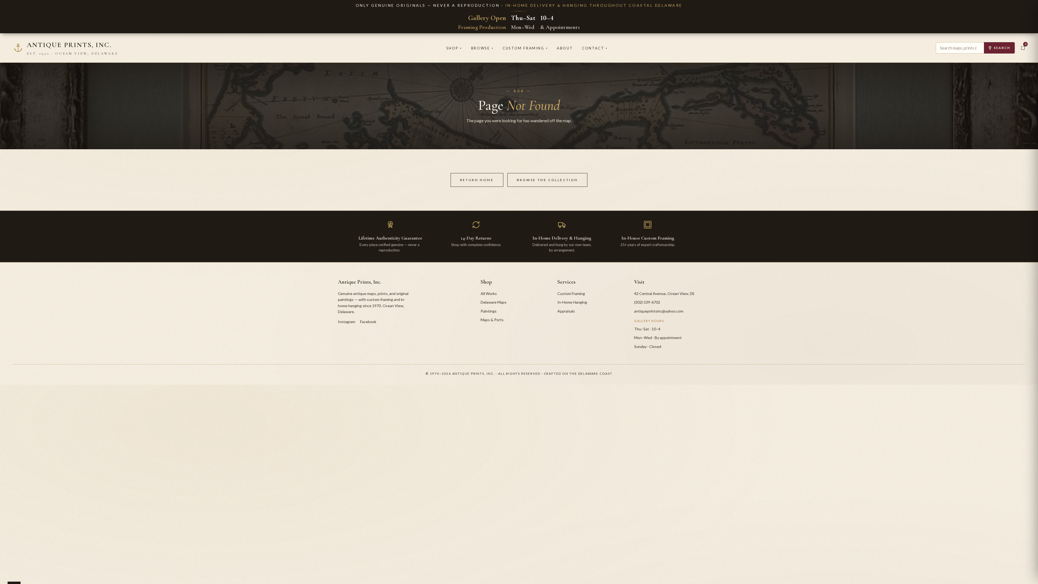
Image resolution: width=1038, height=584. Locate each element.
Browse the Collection (547, 180)
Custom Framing (525, 48)
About (565, 48)
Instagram (346, 321)
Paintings (489, 311)
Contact (595, 48)
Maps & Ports (492, 319)
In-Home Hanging (572, 302)
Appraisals (566, 311)
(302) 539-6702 (647, 302)
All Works (489, 293)
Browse (482, 48)
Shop (454, 48)
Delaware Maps (494, 302)
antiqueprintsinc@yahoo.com (658, 311)
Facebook (368, 321)
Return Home (477, 180)
